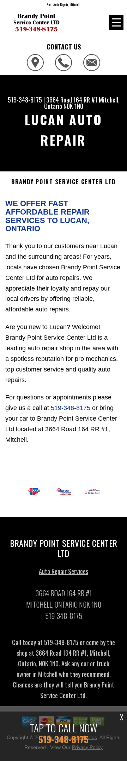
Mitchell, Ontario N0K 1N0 (82, 103)
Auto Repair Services (63, 571)
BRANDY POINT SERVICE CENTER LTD (63, 181)
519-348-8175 (25, 99)
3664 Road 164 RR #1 (71, 99)
